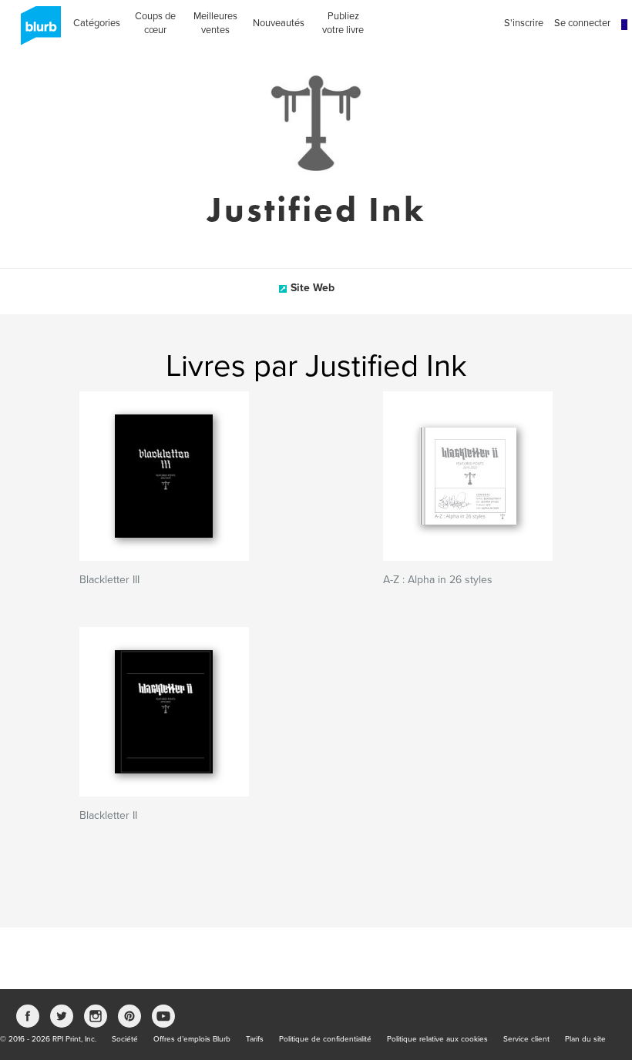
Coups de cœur (155, 23)
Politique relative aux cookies (437, 1039)
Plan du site (585, 1039)
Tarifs (255, 1039)
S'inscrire (523, 23)
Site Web (312, 287)
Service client (526, 1039)
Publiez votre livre (343, 23)
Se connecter (582, 23)
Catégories (96, 23)
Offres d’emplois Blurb (191, 1039)
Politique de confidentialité (325, 1039)
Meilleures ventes (215, 23)
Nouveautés (278, 23)
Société (125, 1039)
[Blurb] (36, 31)
